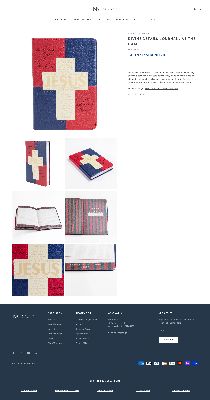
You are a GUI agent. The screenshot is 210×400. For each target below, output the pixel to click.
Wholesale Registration (86, 319)
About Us (52, 338)
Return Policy (82, 333)
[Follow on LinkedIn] (35, 353)
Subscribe (168, 339)
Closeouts (148, 19)
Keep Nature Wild (82, 19)
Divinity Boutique (125, 19)
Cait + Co (103, 19)
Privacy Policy (82, 338)
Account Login (82, 324)
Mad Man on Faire (29, 390)
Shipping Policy (83, 329)
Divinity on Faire (143, 390)
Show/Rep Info (55, 343)
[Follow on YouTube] (28, 353)
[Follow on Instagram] (21, 353)
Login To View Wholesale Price (147, 55)
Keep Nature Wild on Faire (67, 390)
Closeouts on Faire (181, 390)
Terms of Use (82, 343)
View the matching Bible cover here (161, 88)
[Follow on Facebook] (13, 353)
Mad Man (60, 19)
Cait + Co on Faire (105, 390)
